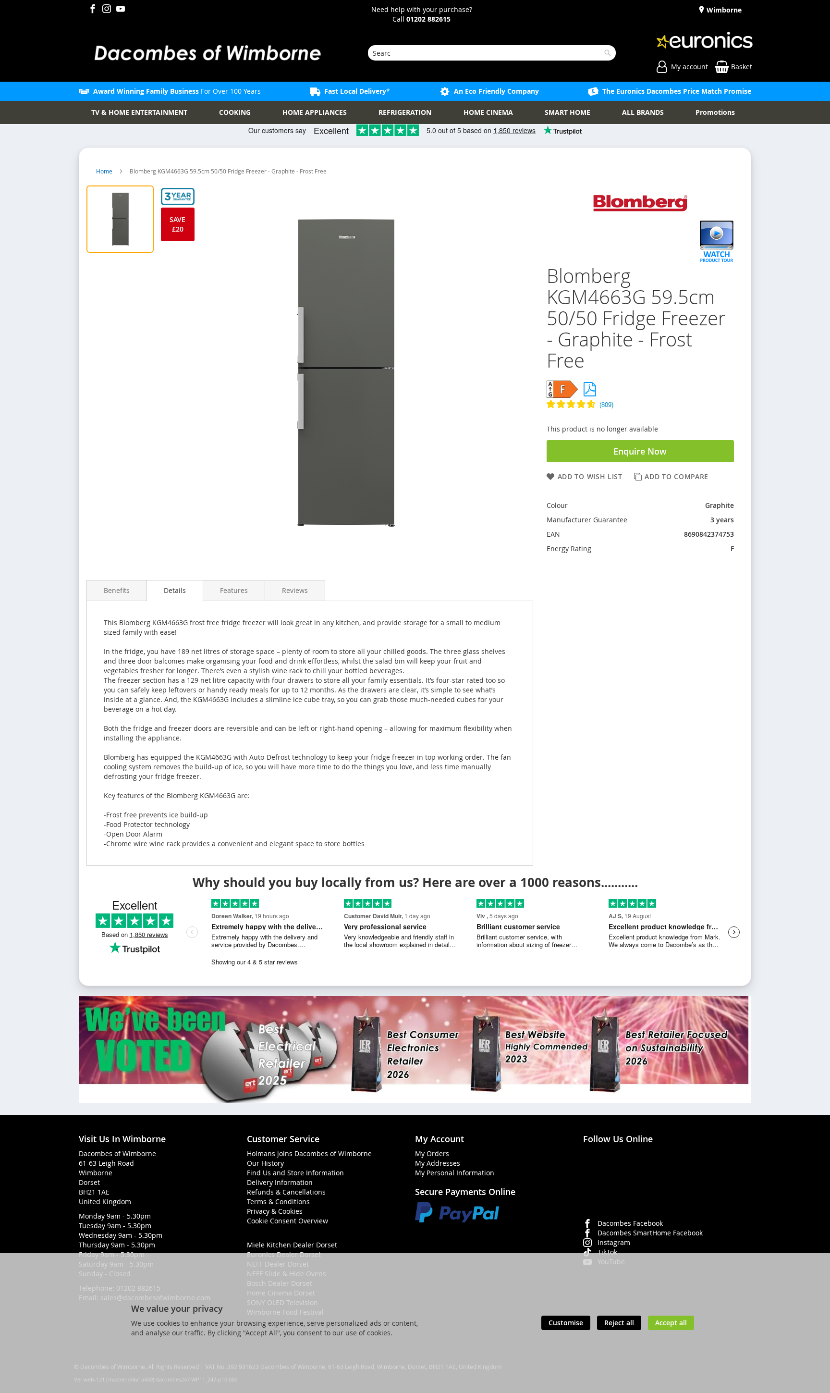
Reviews (295, 590)
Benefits (117, 590)
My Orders (432, 1153)
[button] (640, 405)
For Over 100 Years (177, 91)
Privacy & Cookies (275, 1211)
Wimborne (723, 9)
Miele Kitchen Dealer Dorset (292, 1244)
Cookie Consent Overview (287, 1220)
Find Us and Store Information (295, 1172)
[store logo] (207, 52)
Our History (265, 1163)
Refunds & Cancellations (286, 1191)
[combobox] (492, 53)
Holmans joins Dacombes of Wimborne (309, 1153)
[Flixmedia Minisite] (717, 260)
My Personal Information (454, 1172)
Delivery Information (280, 1182)
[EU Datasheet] (590, 389)
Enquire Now (640, 451)
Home (105, 171)
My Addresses (437, 1163)
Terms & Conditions (278, 1201)
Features (234, 590)
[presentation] (116, 590)
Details (175, 590)
